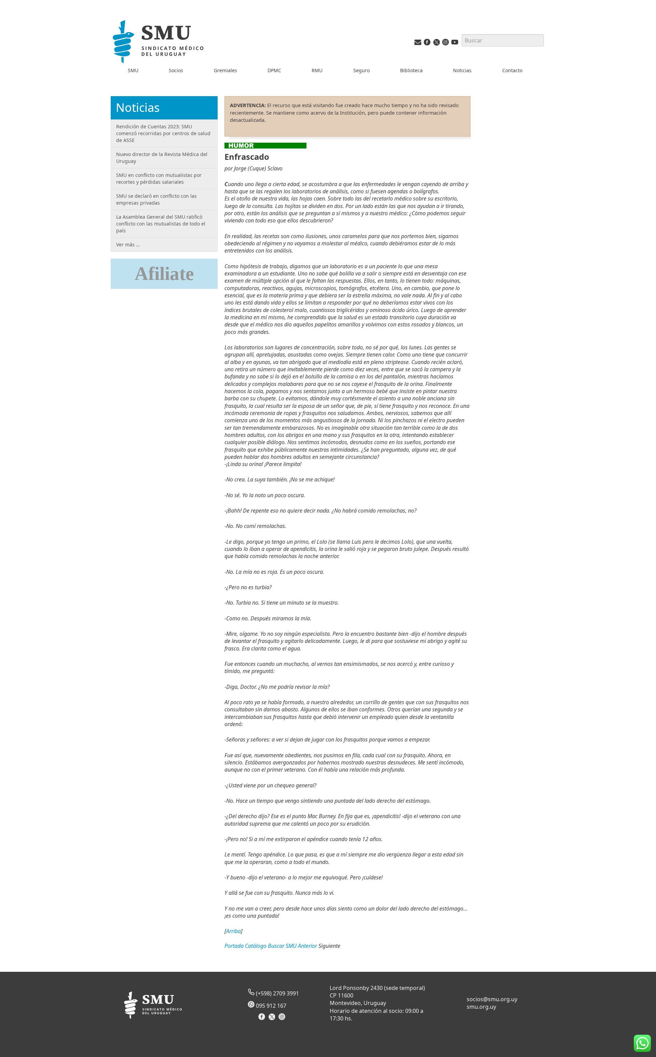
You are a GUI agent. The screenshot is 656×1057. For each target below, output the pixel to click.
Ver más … (128, 244)
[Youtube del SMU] (454, 43)
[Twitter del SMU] (436, 43)
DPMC (274, 70)
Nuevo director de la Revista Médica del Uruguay (161, 157)
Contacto (512, 70)
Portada (234, 946)
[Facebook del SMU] (427, 43)
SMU (133, 70)
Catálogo (255, 946)
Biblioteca (411, 70)
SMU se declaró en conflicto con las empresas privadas (156, 199)
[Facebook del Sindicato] (262, 1019)
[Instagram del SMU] (445, 43)
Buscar (276, 946)
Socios (176, 70)
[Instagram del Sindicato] (282, 1019)
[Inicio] (159, 43)
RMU (317, 70)
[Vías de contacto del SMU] (417, 43)
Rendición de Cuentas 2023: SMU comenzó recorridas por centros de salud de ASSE (163, 133)
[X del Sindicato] (272, 1019)
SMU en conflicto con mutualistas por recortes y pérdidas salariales (159, 178)
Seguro (361, 70)
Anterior (307, 946)
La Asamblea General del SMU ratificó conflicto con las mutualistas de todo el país (160, 224)
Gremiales (225, 70)
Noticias (462, 70)
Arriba (233, 931)
